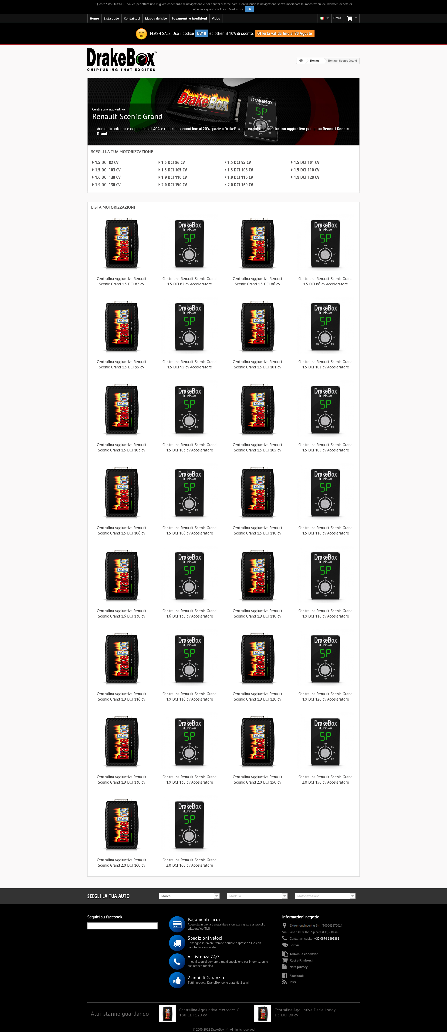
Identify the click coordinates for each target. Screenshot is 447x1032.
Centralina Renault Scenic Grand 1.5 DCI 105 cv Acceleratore (325, 447)
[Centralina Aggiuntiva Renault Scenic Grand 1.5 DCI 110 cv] (257, 491)
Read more (235, 9)
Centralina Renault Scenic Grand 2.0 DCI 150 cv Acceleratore (325, 779)
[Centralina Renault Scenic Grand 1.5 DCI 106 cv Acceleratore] (189, 491)
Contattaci (132, 18)
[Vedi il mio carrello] (351, 18)
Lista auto (111, 18)
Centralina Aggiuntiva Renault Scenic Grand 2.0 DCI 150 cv (257, 779)
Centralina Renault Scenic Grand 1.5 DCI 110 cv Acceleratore (325, 530)
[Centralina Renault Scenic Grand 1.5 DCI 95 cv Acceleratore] (189, 325)
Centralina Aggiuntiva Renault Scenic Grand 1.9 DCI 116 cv (121, 696)
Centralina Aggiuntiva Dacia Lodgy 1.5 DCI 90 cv (304, 1012)
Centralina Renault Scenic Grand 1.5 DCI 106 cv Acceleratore (190, 530)
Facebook (297, 976)
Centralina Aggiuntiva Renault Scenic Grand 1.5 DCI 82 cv (121, 281)
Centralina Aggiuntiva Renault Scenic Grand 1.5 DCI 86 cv (257, 281)
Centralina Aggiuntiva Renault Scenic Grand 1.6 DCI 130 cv (121, 613)
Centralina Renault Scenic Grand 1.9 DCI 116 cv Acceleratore (190, 696)
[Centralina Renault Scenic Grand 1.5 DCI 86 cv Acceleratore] (325, 242)
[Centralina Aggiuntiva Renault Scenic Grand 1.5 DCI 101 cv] (257, 325)
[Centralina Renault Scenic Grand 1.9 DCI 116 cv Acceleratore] (189, 657)
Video (216, 18)
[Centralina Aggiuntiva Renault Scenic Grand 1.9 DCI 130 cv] (121, 740)
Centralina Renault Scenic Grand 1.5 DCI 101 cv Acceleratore (325, 364)
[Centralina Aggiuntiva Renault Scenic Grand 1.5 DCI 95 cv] (121, 325)
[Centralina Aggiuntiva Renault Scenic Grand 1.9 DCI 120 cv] (257, 657)
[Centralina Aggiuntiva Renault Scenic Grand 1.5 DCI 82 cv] (121, 242)
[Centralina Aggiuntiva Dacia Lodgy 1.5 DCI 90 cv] (262, 1013)
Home (94, 18)
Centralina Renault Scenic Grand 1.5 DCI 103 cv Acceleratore (190, 447)
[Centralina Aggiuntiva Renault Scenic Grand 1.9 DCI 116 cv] (121, 657)
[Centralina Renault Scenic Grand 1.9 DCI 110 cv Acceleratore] (325, 574)
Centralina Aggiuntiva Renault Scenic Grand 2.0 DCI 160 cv (121, 862)
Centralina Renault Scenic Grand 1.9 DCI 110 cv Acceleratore (325, 613)
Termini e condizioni (304, 954)
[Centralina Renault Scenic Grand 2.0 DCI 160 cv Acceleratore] (189, 823)
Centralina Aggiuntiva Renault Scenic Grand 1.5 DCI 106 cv (121, 530)
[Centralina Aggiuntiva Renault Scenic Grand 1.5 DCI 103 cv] (121, 408)
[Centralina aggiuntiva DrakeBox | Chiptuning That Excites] (122, 59)
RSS (293, 982)
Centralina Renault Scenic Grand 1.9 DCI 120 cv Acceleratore (325, 696)
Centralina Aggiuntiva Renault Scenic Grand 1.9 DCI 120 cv (257, 696)
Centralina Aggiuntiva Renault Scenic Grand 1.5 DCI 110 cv (257, 530)
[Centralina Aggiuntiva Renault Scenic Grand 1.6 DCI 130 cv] (121, 574)
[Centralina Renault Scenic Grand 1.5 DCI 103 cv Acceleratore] (189, 408)
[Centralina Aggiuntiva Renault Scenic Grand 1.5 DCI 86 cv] (257, 242)
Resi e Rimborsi (301, 960)
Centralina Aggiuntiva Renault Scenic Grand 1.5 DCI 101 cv (257, 364)
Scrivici (295, 945)
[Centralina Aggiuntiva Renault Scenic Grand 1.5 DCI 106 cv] (121, 491)
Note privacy (299, 967)
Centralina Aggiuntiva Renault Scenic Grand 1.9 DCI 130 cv (121, 779)
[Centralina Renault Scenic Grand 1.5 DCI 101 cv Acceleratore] (325, 325)
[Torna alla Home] (301, 61)
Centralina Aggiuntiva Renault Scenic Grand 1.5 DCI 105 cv (257, 447)
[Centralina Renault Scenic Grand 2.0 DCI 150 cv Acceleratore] (325, 740)
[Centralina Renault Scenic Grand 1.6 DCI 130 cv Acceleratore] (189, 574)
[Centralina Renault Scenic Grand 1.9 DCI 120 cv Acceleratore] (325, 657)
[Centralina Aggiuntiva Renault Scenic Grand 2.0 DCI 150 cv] (257, 740)
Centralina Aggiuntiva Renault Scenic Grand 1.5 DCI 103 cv (121, 447)
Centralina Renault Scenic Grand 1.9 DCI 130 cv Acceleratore (190, 779)
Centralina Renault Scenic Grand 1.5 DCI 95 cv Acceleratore (190, 364)
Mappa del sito (156, 18)
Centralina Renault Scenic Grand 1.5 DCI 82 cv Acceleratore (190, 281)
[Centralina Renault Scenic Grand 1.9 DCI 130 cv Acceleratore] (189, 740)
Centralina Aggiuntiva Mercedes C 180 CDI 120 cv (209, 1012)
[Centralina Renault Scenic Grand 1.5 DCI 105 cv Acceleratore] (325, 408)
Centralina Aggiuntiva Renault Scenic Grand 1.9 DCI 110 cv (257, 613)
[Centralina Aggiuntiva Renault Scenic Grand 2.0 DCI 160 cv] (121, 823)
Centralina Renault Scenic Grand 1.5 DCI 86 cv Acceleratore (325, 281)
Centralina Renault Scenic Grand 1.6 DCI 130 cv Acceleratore (190, 613)
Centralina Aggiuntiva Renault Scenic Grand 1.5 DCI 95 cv (121, 364)
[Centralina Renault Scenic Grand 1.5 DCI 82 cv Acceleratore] (189, 242)
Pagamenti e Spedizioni (189, 18)
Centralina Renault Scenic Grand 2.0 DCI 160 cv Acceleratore (190, 862)
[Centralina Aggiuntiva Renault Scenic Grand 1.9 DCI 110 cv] (257, 574)
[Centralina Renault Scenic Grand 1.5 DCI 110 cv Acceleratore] (325, 491)
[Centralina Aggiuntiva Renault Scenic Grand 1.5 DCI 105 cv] (257, 408)
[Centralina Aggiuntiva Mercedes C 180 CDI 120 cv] (167, 1013)
